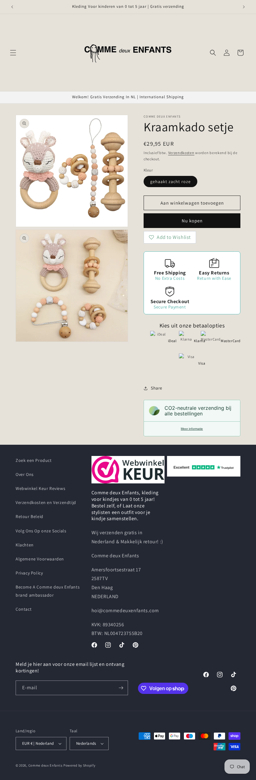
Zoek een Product (34, 460)
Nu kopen (192, 221)
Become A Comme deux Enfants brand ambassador (48, 591)
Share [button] (156, 388)
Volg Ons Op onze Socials (41, 531)
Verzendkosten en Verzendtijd (46, 502)
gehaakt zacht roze (170, 181)
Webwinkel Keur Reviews (40, 488)
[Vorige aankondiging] (12, 7)
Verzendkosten (181, 152)
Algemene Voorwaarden (40, 559)
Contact (24, 609)
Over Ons (25, 474)
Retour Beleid (29, 516)
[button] (13, 53)
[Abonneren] (121, 688)
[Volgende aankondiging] (244, 7)
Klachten (25, 545)
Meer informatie (192, 428)
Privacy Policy (29, 573)
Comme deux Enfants (45, 765)
